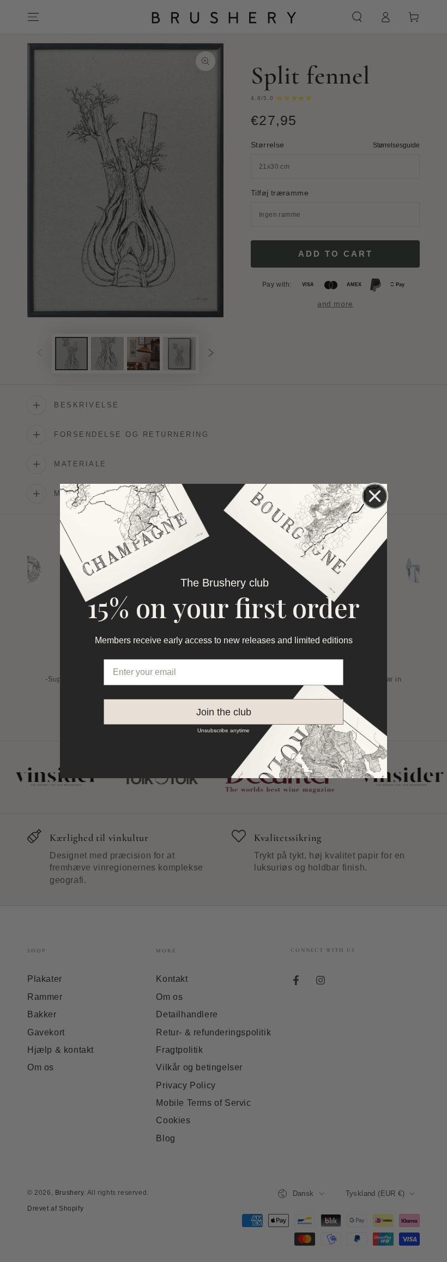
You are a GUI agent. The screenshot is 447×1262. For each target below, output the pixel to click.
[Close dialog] (375, 496)
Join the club (223, 712)
